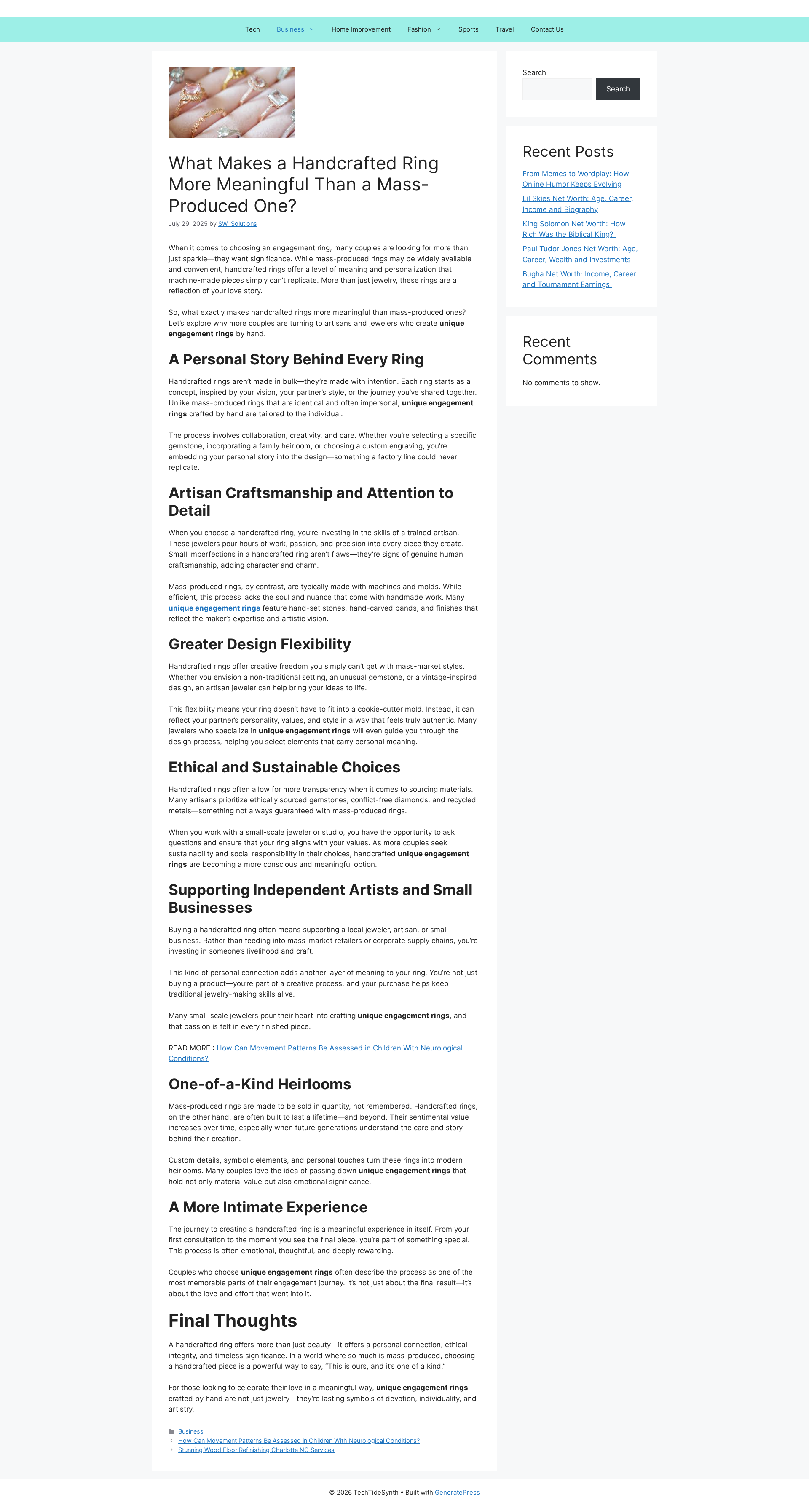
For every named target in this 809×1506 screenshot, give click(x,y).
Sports (468, 29)
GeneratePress (457, 1492)
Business (290, 29)
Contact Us (547, 29)
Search (534, 72)
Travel (505, 29)
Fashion (419, 29)
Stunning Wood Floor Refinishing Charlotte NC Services (256, 1449)
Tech (252, 29)
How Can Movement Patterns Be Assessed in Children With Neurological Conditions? (299, 1440)
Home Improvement (361, 29)
